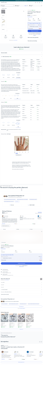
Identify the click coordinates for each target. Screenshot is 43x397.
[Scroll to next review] (41, 341)
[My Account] (37, 3)
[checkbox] (28, 23)
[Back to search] (1, 229)
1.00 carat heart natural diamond (11, 59)
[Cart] (39, 3)
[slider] (21, 153)
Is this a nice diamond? (4, 303)
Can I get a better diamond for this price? (33, 303)
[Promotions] (35, 3)
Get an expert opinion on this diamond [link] (18, 169)
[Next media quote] (21, 190)
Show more (3, 223)
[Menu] (41, 3)
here (18, 60)
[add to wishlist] (24, 11)
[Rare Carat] (4, 2)
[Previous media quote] (21, 189)
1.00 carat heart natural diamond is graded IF (9, 105)
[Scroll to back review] (39, 341)
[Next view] (7, 30)
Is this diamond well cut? (23, 303)
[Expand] (26, 137)
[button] (3, 11)
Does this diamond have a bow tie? (13, 303)
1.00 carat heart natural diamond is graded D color (10, 84)
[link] (35, 31)
